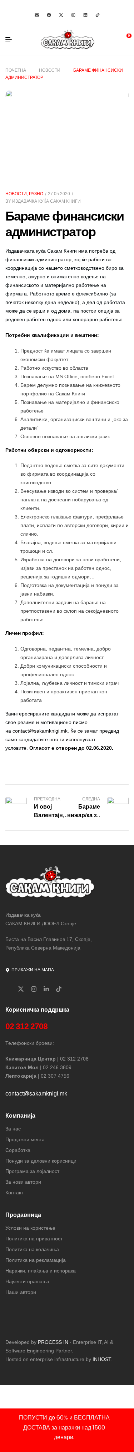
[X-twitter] (61, 15)
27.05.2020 (59, 193)
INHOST (102, 1359)
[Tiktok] (97, 15)
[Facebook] (49, 15)
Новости (49, 70)
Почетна (15, 70)
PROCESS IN (54, 1342)
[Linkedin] (85, 15)
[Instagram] (73, 15)
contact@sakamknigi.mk (40, 731)
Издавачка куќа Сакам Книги (46, 201)
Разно (36, 193)
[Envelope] (37, 15)
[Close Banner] (127, 1416)
